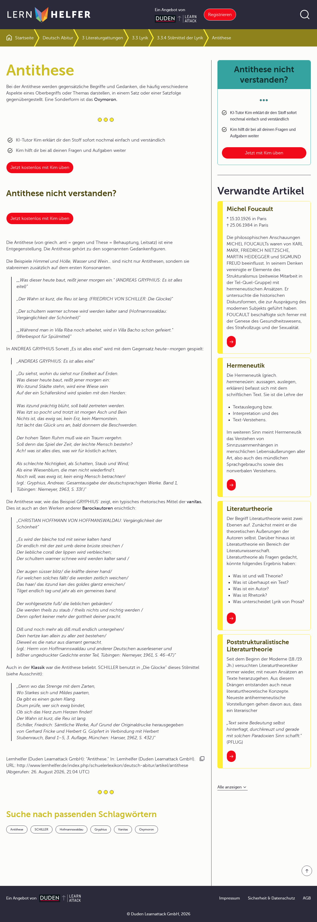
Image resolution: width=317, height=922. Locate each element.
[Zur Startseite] (49, 14)
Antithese (16, 829)
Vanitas (123, 829)
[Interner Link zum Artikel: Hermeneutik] (231, 485)
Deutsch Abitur (58, 37)
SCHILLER (41, 829)
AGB (307, 898)
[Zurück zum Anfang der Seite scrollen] (307, 871)
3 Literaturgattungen (102, 37)
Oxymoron (146, 829)
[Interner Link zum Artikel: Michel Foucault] (231, 342)
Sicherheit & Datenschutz (271, 898)
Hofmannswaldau (71, 829)
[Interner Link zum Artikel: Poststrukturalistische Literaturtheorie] (231, 756)
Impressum (229, 898)
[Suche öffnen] (305, 15)
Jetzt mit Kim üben (264, 152)
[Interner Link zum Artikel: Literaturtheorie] (231, 618)
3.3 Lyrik (140, 37)
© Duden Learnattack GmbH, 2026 (158, 914)
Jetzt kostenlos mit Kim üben (39, 167)
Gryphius (101, 829)
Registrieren (220, 14)
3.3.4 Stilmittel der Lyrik (180, 37)
